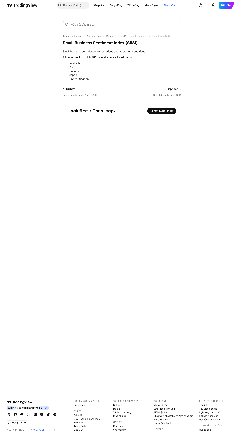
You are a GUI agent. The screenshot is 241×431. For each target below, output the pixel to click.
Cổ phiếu (78, 415)
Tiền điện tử (80, 426)
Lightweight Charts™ (210, 412)
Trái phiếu (79, 422)
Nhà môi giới (151, 5)
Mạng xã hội (160, 405)
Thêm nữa (169, 5)
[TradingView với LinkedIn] (35, 414)
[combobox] (122, 24)
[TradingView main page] (19, 402)
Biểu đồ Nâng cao (208, 415)
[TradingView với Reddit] (54, 414)
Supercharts (80, 405)
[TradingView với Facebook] (15, 414)
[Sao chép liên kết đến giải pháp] (141, 43)
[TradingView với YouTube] (22, 414)
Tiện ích (203, 405)
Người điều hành (162, 423)
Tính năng (118, 405)
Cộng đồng (116, 5)
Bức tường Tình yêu (164, 408)
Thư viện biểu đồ (208, 408)
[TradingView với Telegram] (41, 414)
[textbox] (123, 24)
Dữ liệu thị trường (122, 412)
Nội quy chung (161, 419)
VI (205, 5)
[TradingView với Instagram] (28, 414)
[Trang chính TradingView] (22, 5)
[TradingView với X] (9, 414)
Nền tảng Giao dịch (209, 419)
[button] (107, 5)
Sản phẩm (98, 5)
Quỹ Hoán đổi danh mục (87, 418)
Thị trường (133, 5)
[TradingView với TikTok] (48, 414)
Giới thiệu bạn (161, 412)
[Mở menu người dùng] (213, 5)
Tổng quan (118, 426)
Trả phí (116, 408)
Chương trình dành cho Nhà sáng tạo (173, 415)
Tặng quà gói (120, 415)
